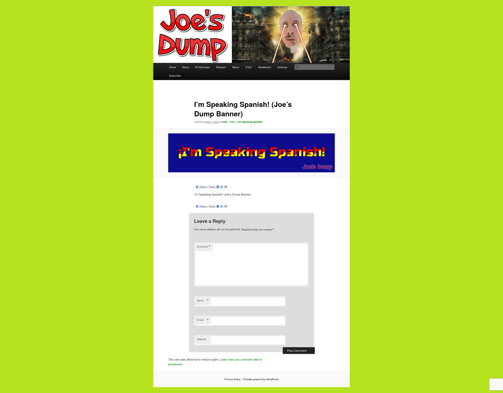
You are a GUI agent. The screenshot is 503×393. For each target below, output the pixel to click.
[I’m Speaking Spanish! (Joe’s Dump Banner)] (251, 152)
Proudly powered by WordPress (261, 379)
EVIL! (249, 67)
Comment (203, 246)
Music (235, 67)
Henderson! (264, 67)
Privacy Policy (232, 379)
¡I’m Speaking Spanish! (250, 122)
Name (203, 300)
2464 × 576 (228, 122)
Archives (282, 67)
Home (172, 67)
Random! (221, 67)
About (185, 67)
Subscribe (175, 75)
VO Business (202, 67)
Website (201, 339)
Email (203, 320)
